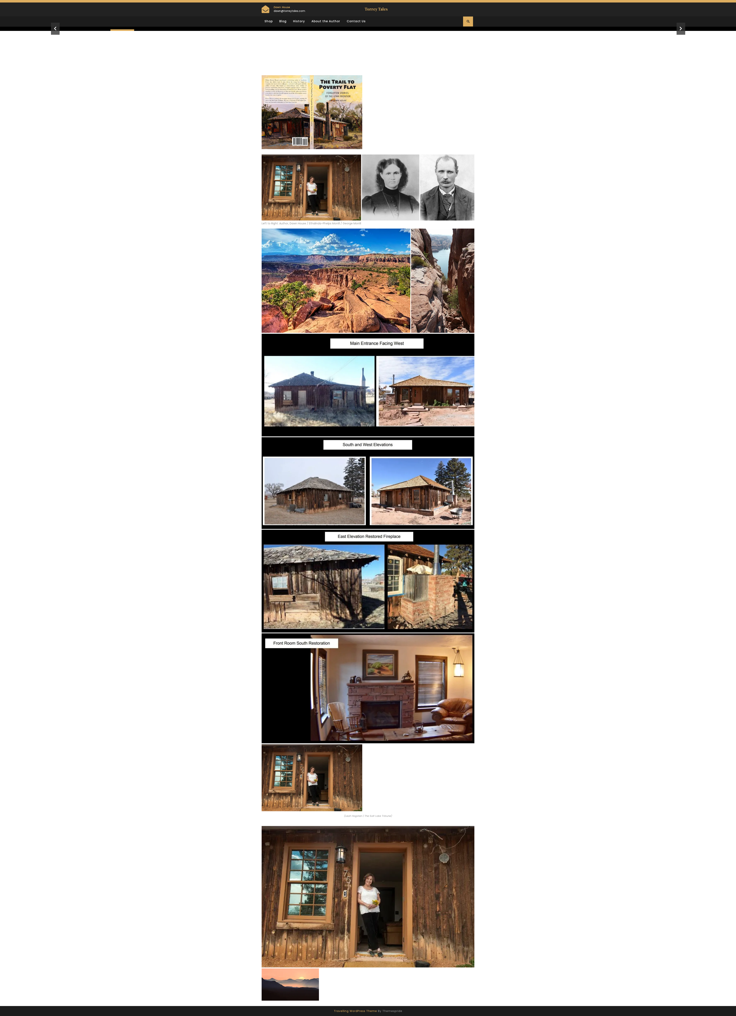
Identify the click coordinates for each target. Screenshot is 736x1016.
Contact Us (356, 21)
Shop (268, 21)
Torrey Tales (376, 9)
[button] (55, 29)
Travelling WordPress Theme (355, 1011)
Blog (283, 21)
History (299, 21)
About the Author (325, 21)
